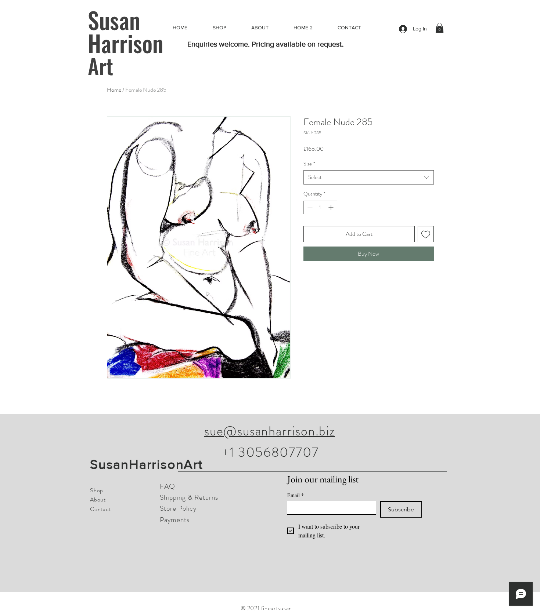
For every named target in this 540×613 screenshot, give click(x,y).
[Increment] (331, 207)
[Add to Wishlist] (426, 234)
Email (295, 495)
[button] (439, 28)
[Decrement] (309, 207)
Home (114, 89)
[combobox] (368, 177)
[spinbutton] (320, 207)
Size (309, 163)
